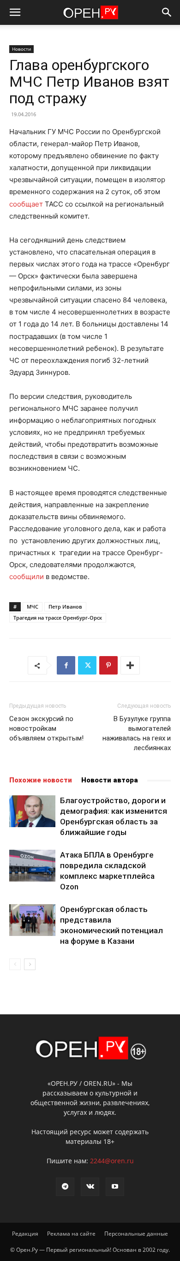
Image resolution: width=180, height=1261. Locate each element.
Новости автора (109, 780)
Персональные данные (136, 1233)
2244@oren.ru (112, 1160)
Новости (21, 49)
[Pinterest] (108, 665)
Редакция (25, 1233)
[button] (15, 12)
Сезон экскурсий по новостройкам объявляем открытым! (46, 728)
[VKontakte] (90, 1187)
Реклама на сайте (71, 1233)
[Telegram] (65, 1187)
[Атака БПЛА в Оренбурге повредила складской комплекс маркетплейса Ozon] (32, 866)
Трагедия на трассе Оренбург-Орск (57, 617)
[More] (130, 665)
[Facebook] (66, 665)
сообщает (26, 204)
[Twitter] (87, 665)
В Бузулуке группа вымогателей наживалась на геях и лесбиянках (136, 733)
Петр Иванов (65, 606)
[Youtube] (115, 1187)
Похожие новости (40, 780)
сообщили (26, 576)
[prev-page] (15, 964)
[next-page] (30, 964)
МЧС (32, 606)
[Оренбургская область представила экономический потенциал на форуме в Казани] (32, 920)
